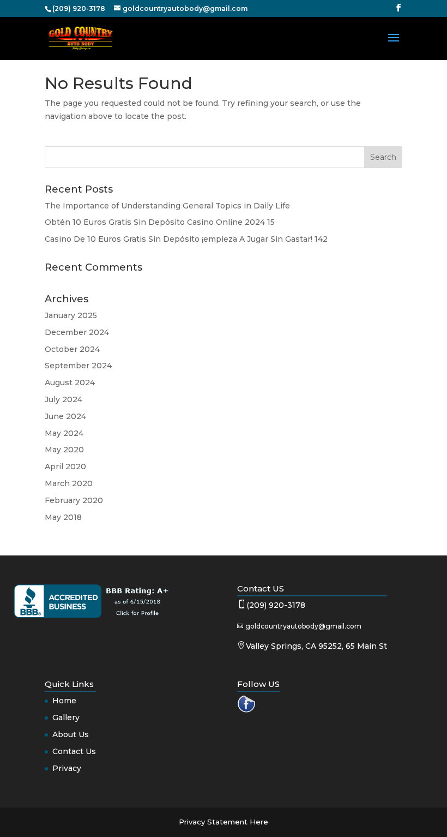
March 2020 (69, 483)
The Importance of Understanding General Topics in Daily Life (167, 206)
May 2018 (63, 517)
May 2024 (64, 433)
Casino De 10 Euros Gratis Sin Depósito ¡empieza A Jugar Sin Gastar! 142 (186, 239)
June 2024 (65, 416)
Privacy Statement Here (223, 821)
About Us (70, 734)
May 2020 (64, 450)
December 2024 (77, 332)
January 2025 (71, 315)
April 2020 (65, 466)
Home (64, 701)
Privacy (66, 768)
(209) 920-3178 (275, 605)
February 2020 (74, 500)
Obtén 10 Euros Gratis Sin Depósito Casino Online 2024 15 (160, 222)
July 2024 (63, 399)
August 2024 (70, 382)
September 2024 (78, 365)
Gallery (66, 717)
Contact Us (74, 751)
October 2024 (72, 349)
